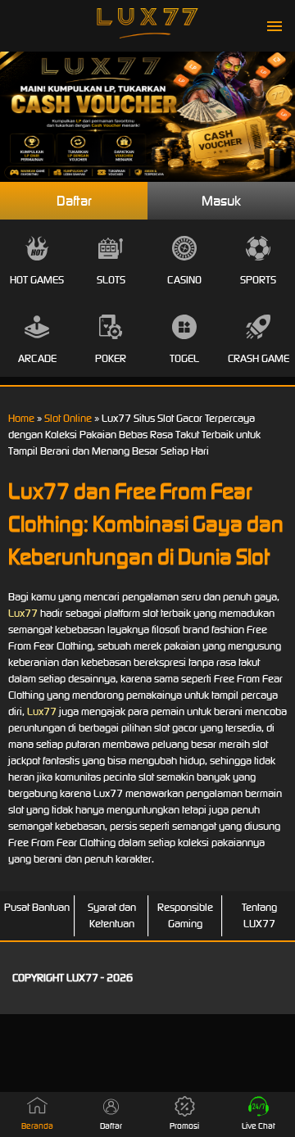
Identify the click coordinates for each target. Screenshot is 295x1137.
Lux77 (23, 613)
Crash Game (258, 358)
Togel (184, 358)
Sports (258, 280)
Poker (110, 358)
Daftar (74, 201)
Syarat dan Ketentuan (112, 915)
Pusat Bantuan (37, 907)
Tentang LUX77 (259, 915)
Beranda (37, 1126)
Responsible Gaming (185, 915)
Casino (184, 280)
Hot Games (37, 280)
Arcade (37, 358)
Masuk (221, 201)
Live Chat (258, 1126)
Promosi (184, 1126)
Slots (111, 280)
